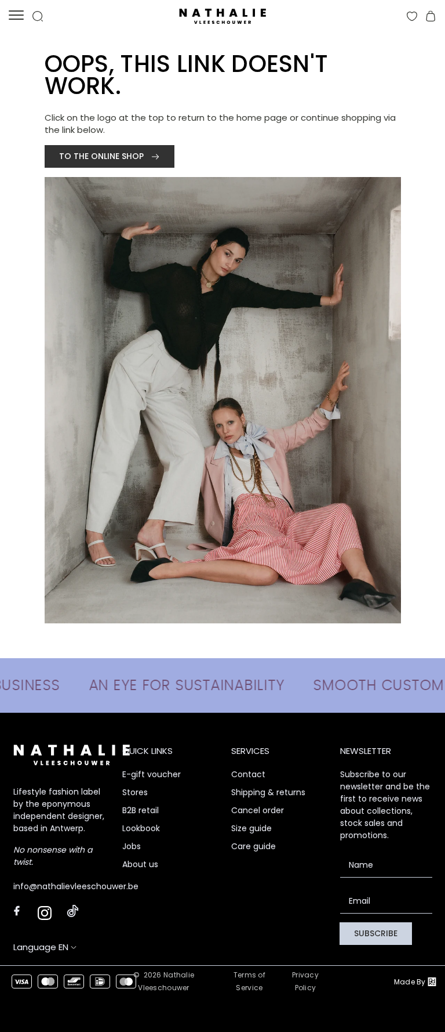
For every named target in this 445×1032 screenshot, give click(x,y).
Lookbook (141, 828)
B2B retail (140, 810)
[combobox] (68, 947)
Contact (248, 774)
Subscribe (375, 933)
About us (140, 864)
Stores (135, 792)
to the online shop (102, 156)
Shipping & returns (268, 792)
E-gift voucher (151, 774)
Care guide (253, 846)
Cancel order (257, 810)
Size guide (251, 828)
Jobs (131, 846)
